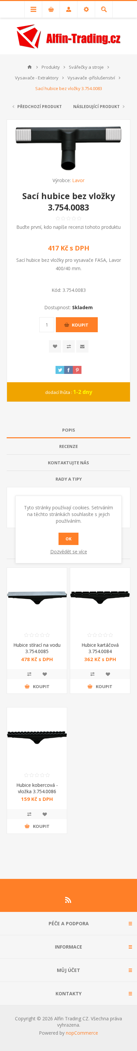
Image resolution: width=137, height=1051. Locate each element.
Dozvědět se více (68, 551)
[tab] (68, 430)
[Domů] (29, 67)
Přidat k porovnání (69, 346)
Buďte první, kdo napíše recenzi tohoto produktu (68, 227)
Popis (68, 430)
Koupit (80, 325)
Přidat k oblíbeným (55, 346)
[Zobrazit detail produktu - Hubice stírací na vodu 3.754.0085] (37, 598)
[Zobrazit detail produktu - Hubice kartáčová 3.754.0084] (100, 598)
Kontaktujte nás (68, 463)
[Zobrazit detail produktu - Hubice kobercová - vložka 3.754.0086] (37, 737)
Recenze (68, 446)
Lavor (78, 180)
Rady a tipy (69, 479)
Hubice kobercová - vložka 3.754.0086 (37, 788)
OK (68, 539)
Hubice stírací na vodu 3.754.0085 (37, 648)
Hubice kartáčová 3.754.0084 (100, 648)
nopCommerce (82, 1033)
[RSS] (68, 900)
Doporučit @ (82, 346)
